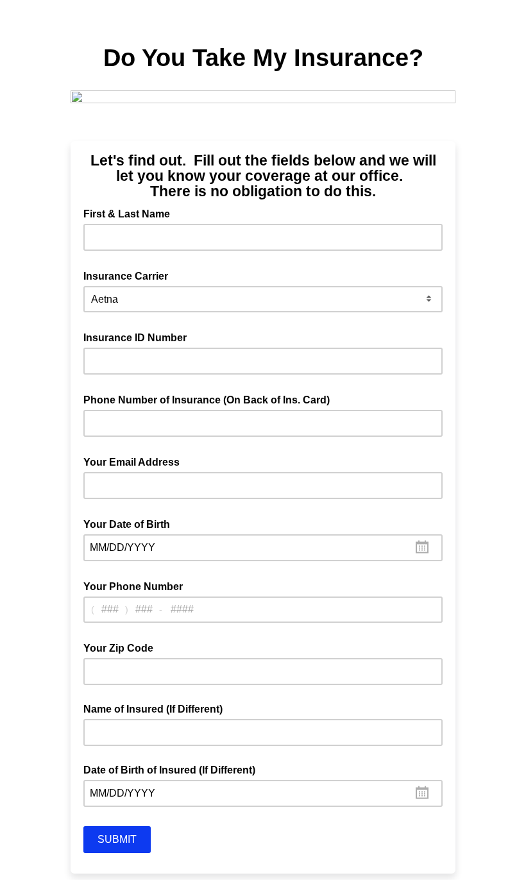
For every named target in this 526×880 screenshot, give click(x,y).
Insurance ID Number (138, 337)
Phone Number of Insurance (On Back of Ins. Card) (210, 399)
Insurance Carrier (129, 275)
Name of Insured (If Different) (153, 709)
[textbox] (263, 547)
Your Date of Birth (130, 523)
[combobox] (263, 547)
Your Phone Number (137, 586)
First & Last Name (130, 213)
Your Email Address (135, 461)
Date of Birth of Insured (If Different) (169, 770)
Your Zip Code (122, 647)
